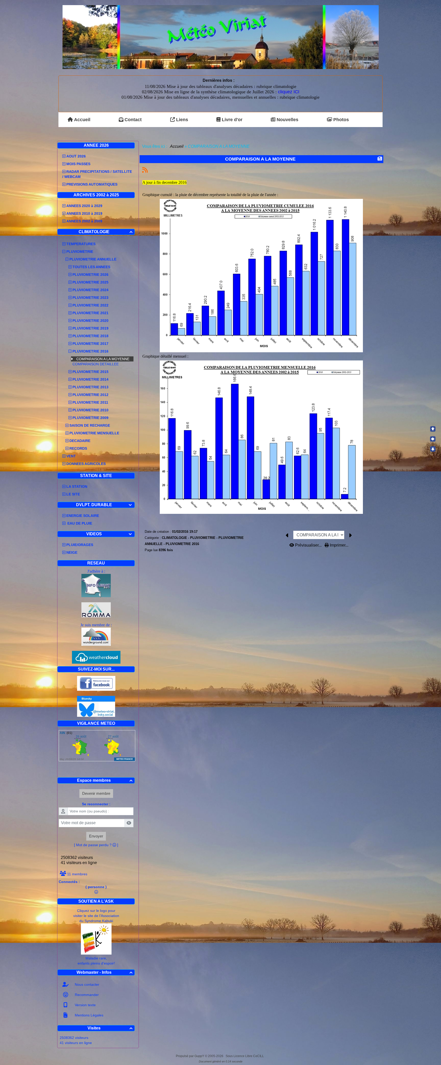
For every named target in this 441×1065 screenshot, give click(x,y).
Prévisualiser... (308, 545)
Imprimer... (338, 545)
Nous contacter (86, 984)
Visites (110, 1028)
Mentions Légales (88, 1015)
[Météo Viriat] (221, 37)
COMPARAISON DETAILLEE (96, 364)
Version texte (85, 1005)
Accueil (177, 146)
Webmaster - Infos (105, 972)
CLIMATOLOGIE (106, 232)
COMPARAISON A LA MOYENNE (103, 359)
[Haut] (433, 429)
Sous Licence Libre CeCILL (245, 1056)
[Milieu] (433, 439)
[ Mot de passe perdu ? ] (96, 845)
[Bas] (433, 449)
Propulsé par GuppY (190, 1056)
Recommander (86, 995)
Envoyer (96, 836)
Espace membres (104, 780)
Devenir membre (96, 793)
